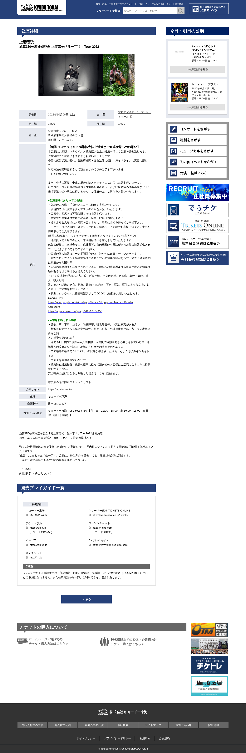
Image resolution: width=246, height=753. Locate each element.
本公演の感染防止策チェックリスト (69, 382)
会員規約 (164, 738)
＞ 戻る (86, 599)
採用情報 (213, 725)
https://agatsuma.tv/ (60, 389)
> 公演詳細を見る (197, 69)
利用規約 (145, 738)
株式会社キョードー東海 (129, 712)
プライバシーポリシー (117, 738)
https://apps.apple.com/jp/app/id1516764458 (75, 311)
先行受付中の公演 (32, 725)
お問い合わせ (183, 725)
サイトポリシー (85, 738)
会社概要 (123, 725)
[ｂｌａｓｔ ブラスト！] (179, 99)
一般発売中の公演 (93, 725)
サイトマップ (153, 725)
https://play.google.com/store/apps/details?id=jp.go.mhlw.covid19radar (90, 302)
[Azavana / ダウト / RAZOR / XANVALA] (179, 56)
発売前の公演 (63, 725)
